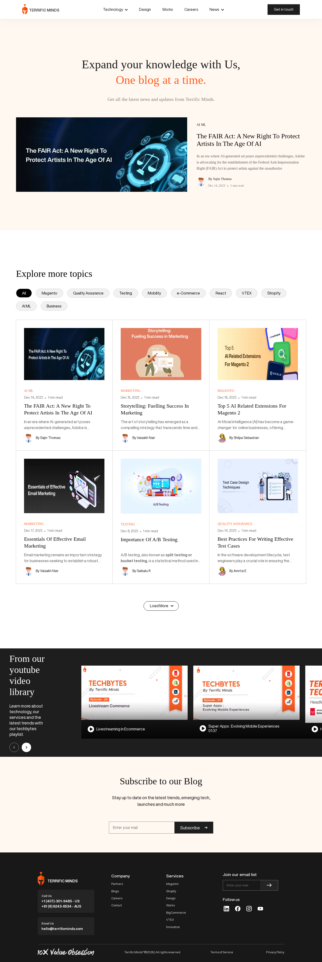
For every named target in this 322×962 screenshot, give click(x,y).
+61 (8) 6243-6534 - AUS (61, 906)
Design (145, 9)
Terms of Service (221, 952)
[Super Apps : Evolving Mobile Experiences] (246, 693)
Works (167, 9)
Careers (191, 9)
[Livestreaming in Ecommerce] (134, 693)
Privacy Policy (275, 952)
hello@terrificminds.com (62, 928)
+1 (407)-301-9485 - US (60, 901)
